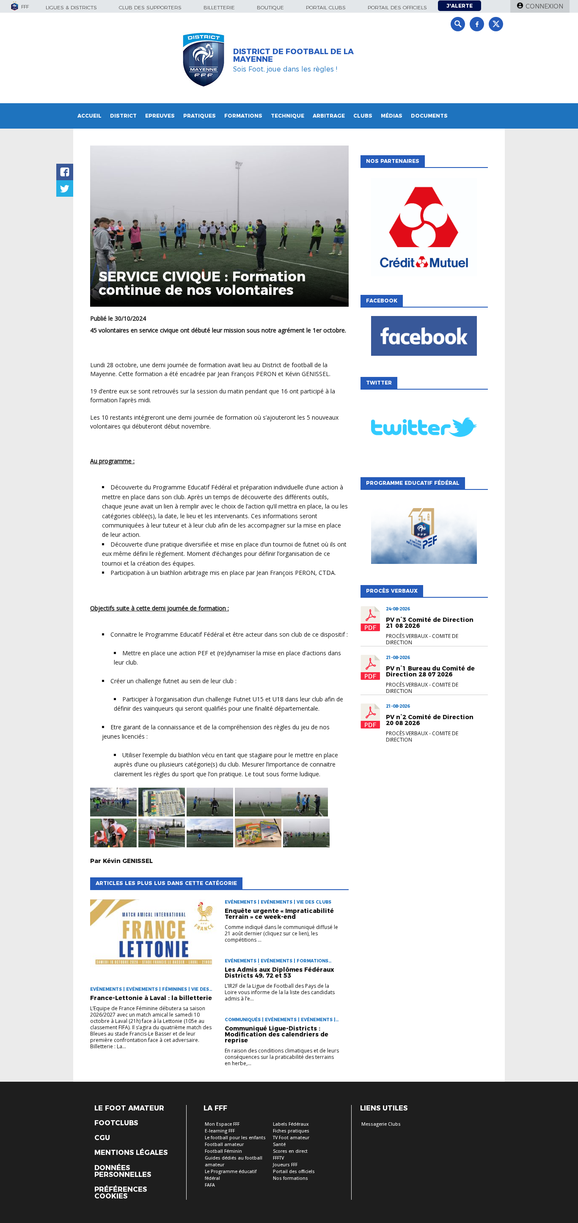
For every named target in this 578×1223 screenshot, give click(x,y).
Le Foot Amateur (129, 1108)
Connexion (544, 6)
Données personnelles (122, 1171)
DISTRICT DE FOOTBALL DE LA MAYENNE (293, 55)
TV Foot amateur (291, 1138)
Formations (243, 116)
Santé (279, 1144)
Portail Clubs (326, 7)
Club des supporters (150, 7)
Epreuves (160, 116)
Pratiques (199, 116)
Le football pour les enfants (235, 1138)
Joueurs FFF (285, 1165)
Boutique (270, 7)
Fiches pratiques (291, 1131)
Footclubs (116, 1123)
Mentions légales (131, 1152)
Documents (429, 116)
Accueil (89, 116)
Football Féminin (223, 1151)
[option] (424, 229)
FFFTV (278, 1158)
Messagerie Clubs (381, 1124)
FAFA (210, 1185)
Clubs (362, 116)
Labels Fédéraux (291, 1124)
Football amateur (224, 1144)
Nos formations (290, 1178)
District (123, 116)
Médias (391, 116)
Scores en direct (290, 1151)
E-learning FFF (220, 1131)
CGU (102, 1138)
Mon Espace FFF (222, 1124)
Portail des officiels (397, 7)
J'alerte (459, 6)
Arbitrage (329, 116)
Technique (287, 116)
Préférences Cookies (120, 1193)
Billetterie (219, 7)
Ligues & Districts (71, 7)
